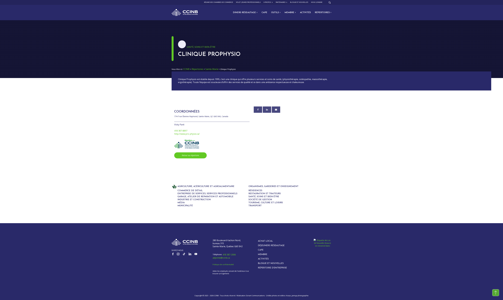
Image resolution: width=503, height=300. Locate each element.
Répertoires (322, 13)
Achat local (265, 241)
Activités (305, 13)
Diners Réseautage (244, 13)
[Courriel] (276, 109)
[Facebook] (258, 109)
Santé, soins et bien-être (201, 46)
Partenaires (281, 2)
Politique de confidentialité (223, 264)
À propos (267, 2)
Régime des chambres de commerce (218, 2)
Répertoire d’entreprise (272, 268)
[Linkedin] (267, 109)
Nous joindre (316, 2)
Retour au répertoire (190, 155)
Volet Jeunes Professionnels (248, 2)
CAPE (264, 13)
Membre (289, 13)
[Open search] (329, 2)
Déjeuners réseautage (271, 246)
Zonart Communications (255, 295)
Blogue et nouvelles (299, 2)
